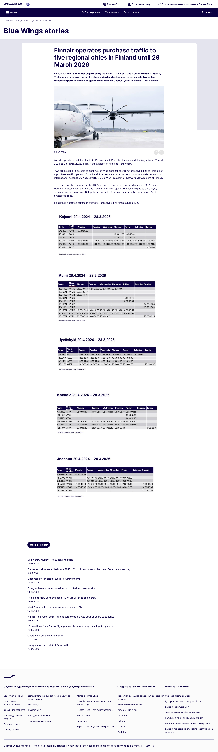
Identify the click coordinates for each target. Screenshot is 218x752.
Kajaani (99, 160)
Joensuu (126, 160)
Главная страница (13, 20)
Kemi (107, 160)
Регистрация (131, 12)
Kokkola (115, 160)
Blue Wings (29, 20)
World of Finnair (43, 20)
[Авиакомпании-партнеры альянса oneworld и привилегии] (28, 4)
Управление (112, 12)
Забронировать (91, 12)
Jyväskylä (142, 160)
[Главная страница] (13, 4)
